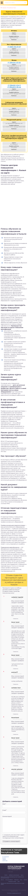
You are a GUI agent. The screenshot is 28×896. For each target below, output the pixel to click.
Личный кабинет (9, 879)
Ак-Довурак (5, 856)
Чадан (4, 859)
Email (4, 810)
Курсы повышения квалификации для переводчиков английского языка (12, 877)
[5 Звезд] (16, 41)
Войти (6, 875)
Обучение (16, 879)
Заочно (2, 879)
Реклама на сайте (12, 881)
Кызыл (4, 858)
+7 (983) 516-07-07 (14, 47)
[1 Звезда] (12, 41)
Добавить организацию (14, 875)
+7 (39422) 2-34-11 (14, 85)
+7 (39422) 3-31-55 (14, 63)
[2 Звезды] (13, 41)
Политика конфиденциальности (14, 893)
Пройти (25, 879)
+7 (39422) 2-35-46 (14, 87)
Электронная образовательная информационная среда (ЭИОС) (12, 884)
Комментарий (7, 816)
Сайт (19, 881)
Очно (21, 879)
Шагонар (4, 860)
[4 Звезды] (15, 41)
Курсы (22, 875)
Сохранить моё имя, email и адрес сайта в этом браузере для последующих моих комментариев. (13, 836)
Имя (4, 804)
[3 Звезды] (14, 41)
